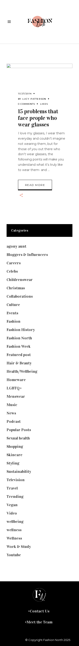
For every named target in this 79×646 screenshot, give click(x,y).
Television (16, 479)
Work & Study (19, 546)
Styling (13, 463)
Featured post (19, 354)
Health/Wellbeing (22, 371)
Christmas (16, 288)
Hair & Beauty (19, 363)
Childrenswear (20, 279)
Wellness (14, 538)
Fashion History (21, 329)
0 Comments (26, 104)
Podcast (14, 421)
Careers (14, 263)
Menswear (16, 396)
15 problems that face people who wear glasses (38, 118)
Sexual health (18, 438)
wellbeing (15, 521)
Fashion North (19, 338)
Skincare (14, 454)
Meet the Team (39, 622)
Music (12, 404)
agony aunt (16, 246)
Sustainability (19, 471)
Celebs (12, 271)
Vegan (12, 504)
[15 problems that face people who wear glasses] (39, 82)
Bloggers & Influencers (27, 254)
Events (12, 313)
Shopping (15, 446)
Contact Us (39, 611)
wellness (14, 529)
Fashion (13, 321)
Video (12, 513)
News (11, 413)
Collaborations (20, 296)
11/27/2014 (25, 93)
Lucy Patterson (34, 98)
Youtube (14, 554)
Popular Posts (19, 429)
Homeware (16, 379)
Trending (15, 496)
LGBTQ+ (14, 388)
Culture (13, 304)
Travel (12, 488)
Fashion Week (19, 346)
